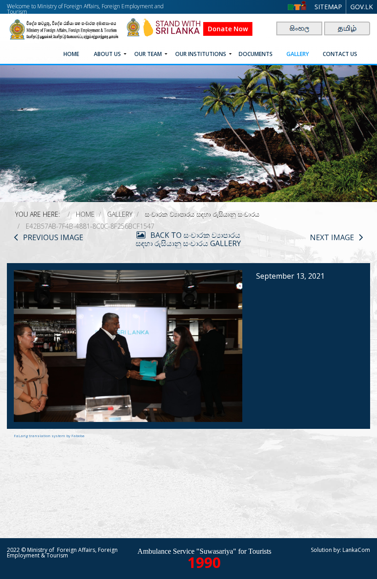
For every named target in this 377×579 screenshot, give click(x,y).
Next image (332, 237)
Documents (256, 54)
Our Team (148, 54)
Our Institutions (200, 54)
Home (71, 54)
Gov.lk (361, 6)
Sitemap (328, 6)
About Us (107, 54)
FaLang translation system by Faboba (49, 435)
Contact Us (340, 54)
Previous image (53, 237)
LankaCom (356, 550)
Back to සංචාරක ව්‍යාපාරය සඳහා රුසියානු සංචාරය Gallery (188, 239)
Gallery (297, 54)
